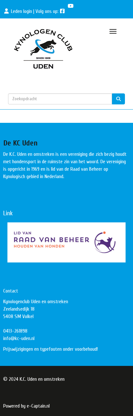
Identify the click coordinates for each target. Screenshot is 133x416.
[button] (66, 242)
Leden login (21, 11)
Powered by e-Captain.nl (26, 406)
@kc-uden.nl (19, 338)
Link (8, 213)
